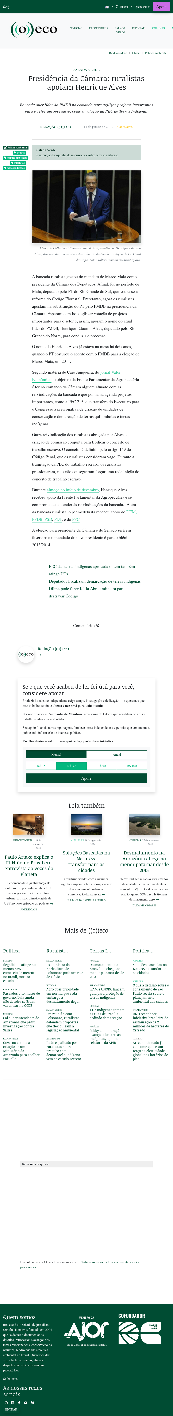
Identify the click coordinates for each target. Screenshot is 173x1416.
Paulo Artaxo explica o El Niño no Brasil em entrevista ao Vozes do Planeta (28, 865)
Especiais (138, 28)
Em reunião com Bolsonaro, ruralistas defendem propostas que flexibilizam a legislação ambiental (63, 1022)
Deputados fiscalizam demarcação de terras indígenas (95, 581)
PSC (76, 519)
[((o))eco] (34, 30)
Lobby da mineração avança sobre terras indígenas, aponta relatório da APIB (105, 1036)
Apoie (161, 6)
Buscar (123, 7)
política (21, 152)
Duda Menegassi (144, 905)
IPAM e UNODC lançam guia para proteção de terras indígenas (107, 993)
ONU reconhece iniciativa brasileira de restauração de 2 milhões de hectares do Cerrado (151, 1022)
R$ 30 (71, 765)
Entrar (11, 1409)
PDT (58, 519)
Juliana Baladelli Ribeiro (86, 900)
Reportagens (98, 28)
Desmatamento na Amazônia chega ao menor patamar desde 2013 (144, 861)
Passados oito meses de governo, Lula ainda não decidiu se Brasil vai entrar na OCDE (21, 999)
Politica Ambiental (156, 53)
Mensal (56, 754)
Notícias (76, 28)
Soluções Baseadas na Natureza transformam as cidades (86, 861)
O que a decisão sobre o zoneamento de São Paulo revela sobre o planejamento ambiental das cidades (151, 993)
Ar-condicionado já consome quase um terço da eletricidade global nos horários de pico (150, 1050)
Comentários (84, 625)
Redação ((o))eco (55, 126)
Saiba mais (10, 1378)
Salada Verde (120, 30)
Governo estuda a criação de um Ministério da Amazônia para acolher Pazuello (21, 1050)
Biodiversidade (118, 53)
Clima (135, 53)
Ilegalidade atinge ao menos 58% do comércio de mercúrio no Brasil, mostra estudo (20, 972)
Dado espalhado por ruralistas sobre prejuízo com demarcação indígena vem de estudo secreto (63, 1050)
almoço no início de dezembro (73, 489)
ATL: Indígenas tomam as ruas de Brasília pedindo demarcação (107, 1014)
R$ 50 (101, 765)
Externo (137, 1038)
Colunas (158, 28)
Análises (77, 840)
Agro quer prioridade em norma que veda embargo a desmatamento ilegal (63, 995)
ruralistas (19, 163)
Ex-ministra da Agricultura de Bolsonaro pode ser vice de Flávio (64, 970)
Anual (117, 754)
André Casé (28, 909)
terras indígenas (16, 168)
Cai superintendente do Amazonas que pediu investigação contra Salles (21, 1024)
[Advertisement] (86, 1119)
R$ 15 (41, 765)
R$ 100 (132, 765)
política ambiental (17, 157)
